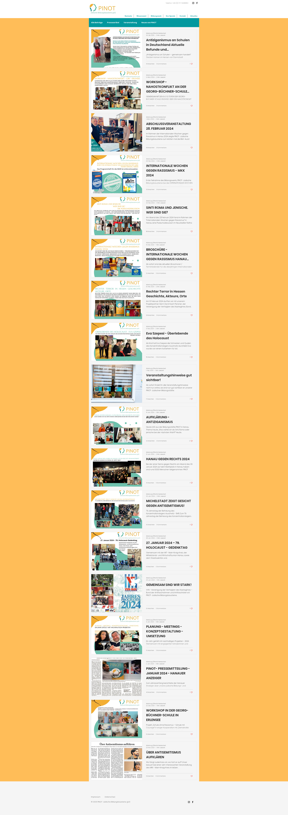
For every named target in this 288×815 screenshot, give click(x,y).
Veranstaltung (130, 23)
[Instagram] (193, 3)
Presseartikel (113, 23)
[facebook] (197, 3)
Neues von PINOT (148, 23)
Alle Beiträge (97, 23)
